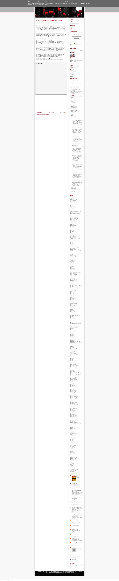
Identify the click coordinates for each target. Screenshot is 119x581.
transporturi (72, 462)
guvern (71, 330)
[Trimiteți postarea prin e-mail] (49, 58)
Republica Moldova (73, 422)
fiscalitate (72, 311)
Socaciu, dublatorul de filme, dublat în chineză (79, 549)
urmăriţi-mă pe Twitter (79, 565)
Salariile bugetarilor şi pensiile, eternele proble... (77, 141)
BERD (71, 224)
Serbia (71, 439)
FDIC (71, 308)
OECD (71, 383)
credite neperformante (74, 257)
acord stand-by (72, 199)
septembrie (74, 110)
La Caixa (71, 357)
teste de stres (72, 458)
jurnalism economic (73, 354)
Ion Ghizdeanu (72, 347)
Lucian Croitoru (73, 364)
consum (71, 253)
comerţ (71, 244)
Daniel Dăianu (72, 268)
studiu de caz (72, 450)
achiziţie (71, 198)
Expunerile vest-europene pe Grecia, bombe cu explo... (77, 118)
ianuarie (73, 189)
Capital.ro (72, 72)
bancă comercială (73, 217)
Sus (118, 579)
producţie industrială (73, 413)
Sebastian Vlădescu (73, 433)
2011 (72, 103)
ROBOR (71, 427)
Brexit (71, 229)
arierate (71, 208)
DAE (71, 267)
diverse (71, 284)
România (72, 428)
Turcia (71, 463)
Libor (71, 360)
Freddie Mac (72, 318)
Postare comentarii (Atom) (45, 114)
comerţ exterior (72, 245)
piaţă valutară (72, 398)
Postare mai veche (63, 112)
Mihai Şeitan (72, 371)
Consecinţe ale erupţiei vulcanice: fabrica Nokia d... (77, 139)
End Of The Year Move (75, 560)
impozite (71, 334)
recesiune (72, 419)
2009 (72, 191)
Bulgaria (71, 231)
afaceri (71, 205)
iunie (73, 114)
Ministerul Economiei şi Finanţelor (76, 372)
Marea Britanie (72, 366)
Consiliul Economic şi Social (75, 250)
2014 (72, 99)
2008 (72, 192)
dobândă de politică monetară (75, 285)
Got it (89, 3)
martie (73, 187)
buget (71, 230)
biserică (71, 226)
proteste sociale (73, 415)
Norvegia (72, 380)
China (71, 241)
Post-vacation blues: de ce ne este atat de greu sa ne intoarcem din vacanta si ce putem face (77, 493)
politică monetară (73, 402)
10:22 (47, 58)
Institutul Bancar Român (74, 341)
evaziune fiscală (73, 303)
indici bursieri (72, 335)
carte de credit (72, 237)
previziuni (72, 409)
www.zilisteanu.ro (73, 67)
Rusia (71, 429)
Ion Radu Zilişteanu (75, 57)
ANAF (71, 207)
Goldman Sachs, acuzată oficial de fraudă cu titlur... (77, 149)
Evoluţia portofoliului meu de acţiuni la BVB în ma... (77, 181)
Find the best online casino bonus (77, 540)
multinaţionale (72, 377)
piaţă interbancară (73, 396)
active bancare (72, 201)
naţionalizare (72, 378)
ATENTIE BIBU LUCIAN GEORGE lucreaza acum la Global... (76, 87)
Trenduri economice (75, 475)
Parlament (72, 385)
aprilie (73, 116)
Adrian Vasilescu (73, 202)
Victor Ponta (72, 470)
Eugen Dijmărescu (73, 298)
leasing (71, 358)
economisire (72, 290)
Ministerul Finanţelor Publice (75, 374)
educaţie (71, 292)
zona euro (61, 59)
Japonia (71, 352)
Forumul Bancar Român (74, 315)
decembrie (74, 106)
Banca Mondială (73, 214)
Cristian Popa (72, 260)
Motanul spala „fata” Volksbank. (76, 556)
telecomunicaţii (72, 457)
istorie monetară (73, 348)
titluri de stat (72, 459)
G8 (70, 322)
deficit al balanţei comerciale (75, 272)
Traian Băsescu (73, 460)
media (71, 370)
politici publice (72, 405)
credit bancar (72, 255)
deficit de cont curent (73, 274)
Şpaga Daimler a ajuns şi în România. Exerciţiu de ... (77, 156)
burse (71, 232)
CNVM (71, 243)
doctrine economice (73, 287)
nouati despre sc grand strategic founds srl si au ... (75, 80)
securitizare (72, 438)
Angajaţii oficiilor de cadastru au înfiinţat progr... (77, 158)
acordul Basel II (73, 200)
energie (71, 296)
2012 (72, 102)
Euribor (71, 299)
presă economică (73, 408)
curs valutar (72, 266)
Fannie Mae (72, 306)
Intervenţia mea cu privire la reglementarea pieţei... (77, 130)
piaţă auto (72, 392)
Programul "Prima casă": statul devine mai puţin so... (77, 183)
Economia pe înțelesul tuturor (77, 542)
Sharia (71, 440)
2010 (72, 105)
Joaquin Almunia (73, 353)
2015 (72, 98)
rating (71, 417)
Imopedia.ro (72, 73)
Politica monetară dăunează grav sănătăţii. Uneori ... (77, 175)
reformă (71, 421)
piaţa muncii (72, 391)
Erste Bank (72, 297)
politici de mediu (73, 403)
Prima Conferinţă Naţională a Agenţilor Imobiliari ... (77, 153)
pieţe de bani (72, 401)
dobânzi (71, 286)
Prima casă (72, 410)
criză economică (47, 59)
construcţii (72, 251)
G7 (70, 321)
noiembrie (74, 107)
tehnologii (72, 456)
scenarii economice (75, 525)
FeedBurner (79, 39)
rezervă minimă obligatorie (74, 423)
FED (71, 309)
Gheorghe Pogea (73, 327)
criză (71, 262)
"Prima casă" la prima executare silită (75, 137)
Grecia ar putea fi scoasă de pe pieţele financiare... (77, 121)
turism (71, 464)
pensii (71, 389)
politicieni (72, 407)
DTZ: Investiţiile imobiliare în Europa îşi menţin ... (77, 128)
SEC (71, 434)
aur (71, 212)
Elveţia (71, 293)
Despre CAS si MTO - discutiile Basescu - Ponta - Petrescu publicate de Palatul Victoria (76, 522)
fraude (71, 317)
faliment (71, 305)
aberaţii (71, 196)
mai (72, 115)
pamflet (71, 384)
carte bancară (72, 236)
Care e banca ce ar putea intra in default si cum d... (75, 83)
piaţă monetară (72, 397)
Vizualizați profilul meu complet (75, 63)
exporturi (71, 304)
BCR (71, 223)
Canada (71, 235)
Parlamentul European (74, 386)
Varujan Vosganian (73, 469)
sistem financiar (73, 444)
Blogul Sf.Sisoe (74, 547)
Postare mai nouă (39, 112)
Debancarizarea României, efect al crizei (76, 160)
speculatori (72, 447)
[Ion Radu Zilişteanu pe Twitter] (76, 44)
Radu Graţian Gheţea (74, 416)
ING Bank (72, 339)
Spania (71, 446)
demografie (72, 278)
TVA (71, 465)
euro (71, 300)
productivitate (72, 411)
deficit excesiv (72, 275)
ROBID (71, 426)
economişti (72, 291)
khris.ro (73, 496)
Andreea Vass (74, 513)
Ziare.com (72, 74)
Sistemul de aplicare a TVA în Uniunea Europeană (77, 125)
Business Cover (74, 483)
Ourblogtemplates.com (13, 579)
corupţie (71, 254)
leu (70, 359)
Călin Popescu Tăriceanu (74, 238)
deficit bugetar (72, 273)
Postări (73, 27)
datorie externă (72, 269)
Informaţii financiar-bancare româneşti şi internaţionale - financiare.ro (77, 502)
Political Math (74, 559)
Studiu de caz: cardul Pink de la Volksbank (77, 134)
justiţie (71, 355)
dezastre (71, 281)
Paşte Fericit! (74, 178)
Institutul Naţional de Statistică (75, 342)
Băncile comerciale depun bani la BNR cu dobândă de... (77, 172)
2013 (72, 101)
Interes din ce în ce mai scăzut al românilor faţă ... (77, 177)
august (73, 111)
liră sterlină (72, 361)
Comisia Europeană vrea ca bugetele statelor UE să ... (77, 151)
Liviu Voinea (72, 363)
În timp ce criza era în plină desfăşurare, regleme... (76, 132)
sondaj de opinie (73, 445)
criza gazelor (72, 261)
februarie (73, 188)
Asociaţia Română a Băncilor (75, 211)
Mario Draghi (72, 367)
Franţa (71, 316)
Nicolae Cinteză (73, 379)
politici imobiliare (73, 404)
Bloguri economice (73, 71)
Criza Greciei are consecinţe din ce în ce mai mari (77, 123)
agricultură (72, 206)
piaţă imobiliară (73, 395)
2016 (72, 97)
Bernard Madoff (73, 225)
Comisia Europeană (42, 59)
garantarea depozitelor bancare (75, 323)
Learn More (84, 3)
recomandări (72, 420)
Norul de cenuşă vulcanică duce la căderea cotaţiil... (77, 143)
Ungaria (71, 466)
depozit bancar (72, 279)
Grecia (52, 59)
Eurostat (71, 302)
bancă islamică (72, 219)
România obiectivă (75, 529)
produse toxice (72, 414)
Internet (71, 345)
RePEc (71, 76)
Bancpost (72, 220)
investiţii (71, 346)
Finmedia (72, 310)
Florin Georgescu (73, 312)
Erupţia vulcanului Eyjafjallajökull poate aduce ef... (77, 146)
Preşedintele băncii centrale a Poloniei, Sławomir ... (77, 167)
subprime (72, 452)
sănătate (71, 432)
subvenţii (71, 453)
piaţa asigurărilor (73, 390)
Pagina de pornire (51, 112)
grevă (71, 329)
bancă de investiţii (73, 218)
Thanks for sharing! (73, 89)
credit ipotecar (72, 256)
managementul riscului (74, 365)
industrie (71, 336)
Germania (72, 324)
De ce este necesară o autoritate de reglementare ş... (77, 169)
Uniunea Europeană (56, 59)
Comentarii (74, 28)
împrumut (72, 351)
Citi (71, 242)
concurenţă (72, 248)
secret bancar (72, 435)
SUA (71, 451)
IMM (71, 333)
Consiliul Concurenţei (74, 249)
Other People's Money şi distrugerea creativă (76, 185)
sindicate (71, 441)
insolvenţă (72, 340)
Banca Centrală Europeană (75, 213)
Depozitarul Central (73, 280)
